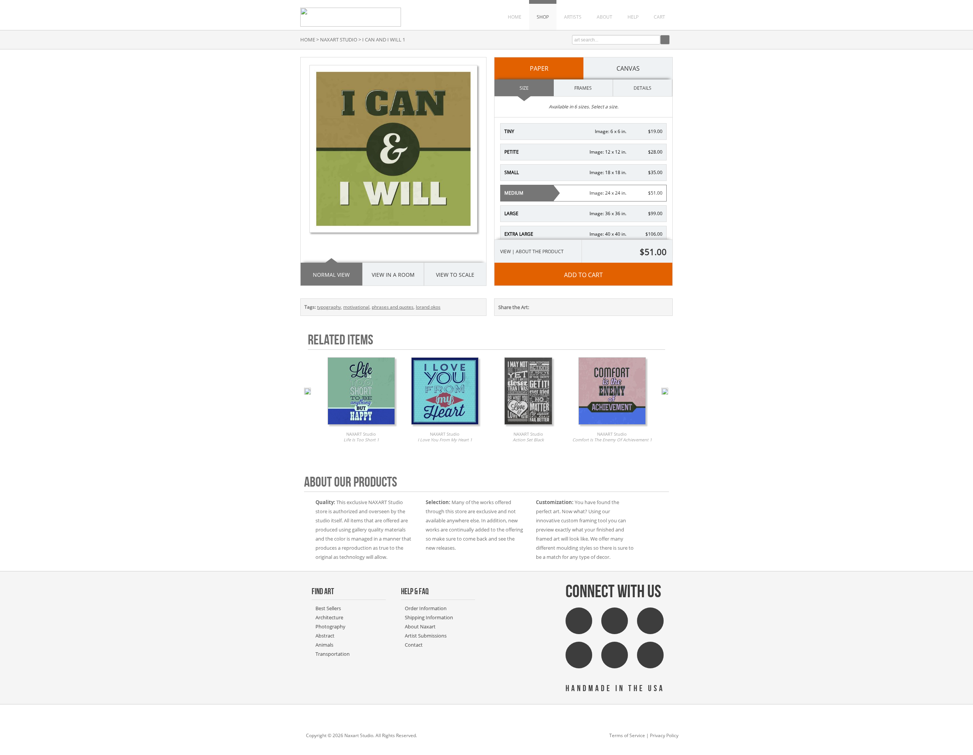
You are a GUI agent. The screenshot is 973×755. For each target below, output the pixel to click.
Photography (330, 626)
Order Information (426, 608)
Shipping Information (429, 617)
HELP (633, 17)
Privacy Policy (664, 735)
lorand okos (428, 307)
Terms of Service (627, 735)
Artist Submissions (426, 635)
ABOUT (604, 17)
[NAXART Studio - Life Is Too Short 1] (361, 426)
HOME (514, 17)
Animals (324, 644)
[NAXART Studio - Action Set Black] (528, 426)
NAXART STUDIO (338, 39)
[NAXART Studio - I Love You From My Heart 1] (445, 426)
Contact (414, 644)
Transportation (332, 653)
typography (329, 307)
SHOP (543, 17)
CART (659, 17)
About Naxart (420, 626)
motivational (356, 307)
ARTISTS (573, 17)
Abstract (324, 635)
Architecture (329, 617)
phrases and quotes (393, 307)
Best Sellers (328, 608)
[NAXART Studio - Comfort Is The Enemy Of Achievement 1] (612, 426)
